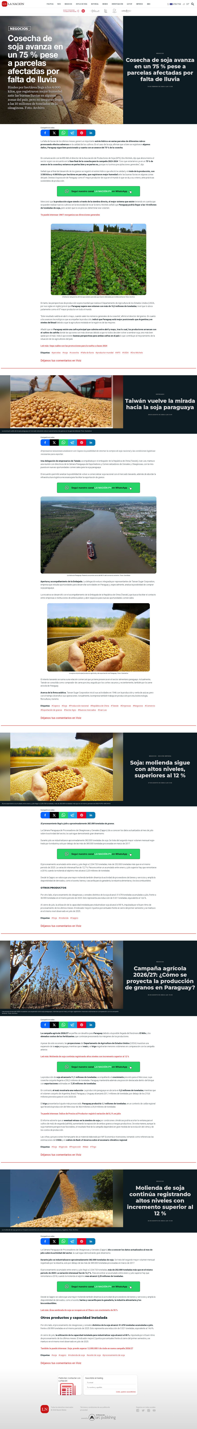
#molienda (63, 918)
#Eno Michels (136, 352)
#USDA (125, 352)
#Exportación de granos (51, 710)
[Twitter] (143, 1410)
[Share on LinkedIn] (90, 133)
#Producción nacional (79, 706)
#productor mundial (104, 352)
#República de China (99, 706)
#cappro (62, 1355)
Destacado (160, 394)
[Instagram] (148, 1410)
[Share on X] (54, 133)
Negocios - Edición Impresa (160, 756)
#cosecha (74, 352)
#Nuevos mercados (87, 710)
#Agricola (63, 1147)
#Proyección (75, 1147)
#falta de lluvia (87, 352)
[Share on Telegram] (72, 133)
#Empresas (125, 706)
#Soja (64, 706)
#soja (65, 352)
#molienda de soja (76, 1355)
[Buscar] (192, 4)
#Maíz (85, 1147)
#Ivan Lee (102, 710)
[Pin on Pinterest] (81, 133)
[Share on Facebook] (45, 133)
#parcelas (56, 352)
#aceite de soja (94, 1355)
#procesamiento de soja (113, 1355)
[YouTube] (154, 1410)
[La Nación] (13, 4)
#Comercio (150, 706)
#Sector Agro (70, 710)
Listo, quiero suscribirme (126, 1392)
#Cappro (74, 918)
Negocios (160, 53)
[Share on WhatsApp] (63, 133)
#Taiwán (115, 706)
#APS (117, 352)
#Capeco (56, 706)
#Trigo (93, 1147)
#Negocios (138, 706)
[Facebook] (138, 1410)
